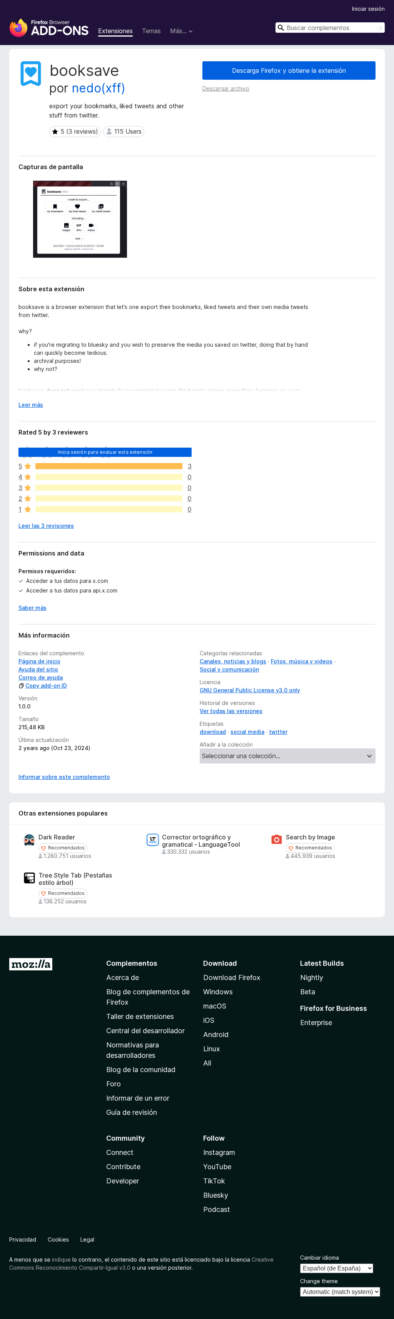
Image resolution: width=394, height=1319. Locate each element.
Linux (211, 1049)
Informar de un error (137, 1098)
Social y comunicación (229, 669)
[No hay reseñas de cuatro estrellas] (108, 477)
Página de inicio (39, 661)
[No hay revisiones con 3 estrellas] (108, 488)
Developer (122, 1181)
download (213, 731)
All (207, 1063)
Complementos (131, 963)
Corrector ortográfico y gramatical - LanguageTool (201, 841)
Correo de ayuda (40, 677)
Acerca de (122, 977)
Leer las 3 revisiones (46, 525)
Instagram (219, 1152)
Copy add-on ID (46, 685)
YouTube (217, 1167)
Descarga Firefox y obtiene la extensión (289, 70)
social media (247, 731)
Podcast (216, 1209)
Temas (151, 31)
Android (216, 1034)
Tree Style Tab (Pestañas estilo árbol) (75, 879)
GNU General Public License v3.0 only (250, 690)
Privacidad (22, 1239)
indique (61, 1259)
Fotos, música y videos (301, 661)
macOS (214, 1006)
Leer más (30, 404)
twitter (278, 731)
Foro (113, 1084)
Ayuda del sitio (38, 669)
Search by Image (310, 837)
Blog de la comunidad (140, 1070)
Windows (218, 992)
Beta (307, 992)
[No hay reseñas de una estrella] (108, 509)
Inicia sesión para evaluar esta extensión (105, 452)
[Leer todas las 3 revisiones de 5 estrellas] (108, 466)
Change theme (319, 1281)
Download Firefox (231, 977)
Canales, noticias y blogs (233, 661)
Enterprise (316, 1023)
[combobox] (330, 27)
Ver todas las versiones (231, 711)
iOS (208, 1020)
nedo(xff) (98, 88)
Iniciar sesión (368, 8)
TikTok (214, 1181)
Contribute (123, 1167)
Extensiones (115, 31)
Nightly (311, 977)
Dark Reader (56, 837)
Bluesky (215, 1195)
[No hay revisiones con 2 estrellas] (108, 498)
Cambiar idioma (319, 1257)
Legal (87, 1239)
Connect (120, 1152)
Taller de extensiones (140, 1016)
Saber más (32, 607)
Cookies (58, 1239)
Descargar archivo (225, 88)
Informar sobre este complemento (64, 777)
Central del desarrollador (145, 1031)
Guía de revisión (131, 1112)
